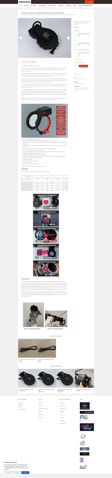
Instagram (41, 414)
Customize (8, 472)
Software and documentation (85, 5)
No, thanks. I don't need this (83, 34)
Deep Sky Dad (80, 83)
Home (22, 14)
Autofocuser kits (52, 5)
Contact (69, 1)
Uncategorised (63, 423)
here (25, 409)
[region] (17, 467)
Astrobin (41, 417)
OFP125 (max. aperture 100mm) (48, 14)
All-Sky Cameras (42, 5)
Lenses (61, 414)
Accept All (25, 472)
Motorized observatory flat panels (35, 14)
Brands (74, 5)
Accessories (68, 5)
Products (26, 5)
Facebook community (43, 408)
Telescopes (60, 5)
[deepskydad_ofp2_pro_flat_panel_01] (44, 38)
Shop (75, 1)
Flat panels (33, 5)
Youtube (41, 411)
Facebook (41, 405)
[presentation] (20, 38)
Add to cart (83, 66)
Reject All (17, 472)
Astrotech (76, 83)
